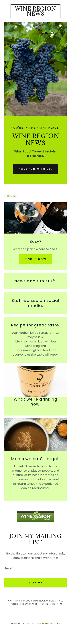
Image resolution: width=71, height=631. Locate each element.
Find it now (36, 259)
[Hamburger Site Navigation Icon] (7, 11)
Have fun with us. (35, 169)
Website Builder (49, 623)
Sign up (35, 582)
